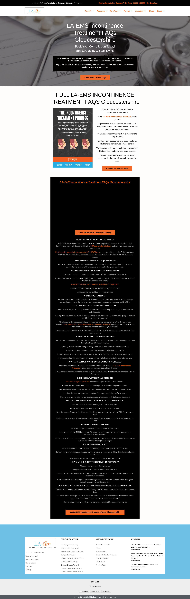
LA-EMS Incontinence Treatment (117, 117)
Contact (159, 11)
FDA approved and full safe (100, 246)
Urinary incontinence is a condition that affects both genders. (95, 284)
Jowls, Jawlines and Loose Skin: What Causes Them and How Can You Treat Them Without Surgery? (147, 556)
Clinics (151, 11)
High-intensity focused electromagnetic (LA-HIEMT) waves (78, 252)
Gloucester (106, 591)
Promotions (139, 11)
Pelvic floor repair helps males (78, 382)
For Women (114, 11)
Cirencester (95, 591)
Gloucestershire (95, 586)
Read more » (135, 549)
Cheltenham (84, 591)
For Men (127, 11)
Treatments (101, 11)
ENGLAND (95, 582)
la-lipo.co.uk (96, 597)
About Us (88, 11)
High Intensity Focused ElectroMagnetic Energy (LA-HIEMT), (87, 324)
